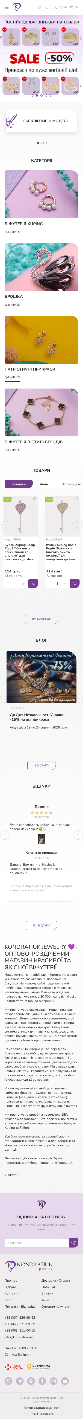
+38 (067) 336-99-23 (20, 1317)
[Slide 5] (51, 95)
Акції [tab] (44, 484)
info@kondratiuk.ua (19, 1337)
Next (77, 525)
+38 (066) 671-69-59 (20, 1324)
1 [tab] (38, 143)
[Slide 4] (46, 95)
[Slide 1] (32, 95)
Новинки (48, 1287)
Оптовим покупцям (56, 1306)
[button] (40, 7)
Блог (8, 1300)
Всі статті (42, 765)
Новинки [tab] (19, 484)
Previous (5, 525)
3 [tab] (47, 143)
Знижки (47, 1293)
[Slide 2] (37, 95)
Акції (45, 1300)
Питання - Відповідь (20, 1306)
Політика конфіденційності (41, 1408)
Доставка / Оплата (56, 1280)
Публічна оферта (41, 1414)
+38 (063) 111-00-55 (20, 1330)
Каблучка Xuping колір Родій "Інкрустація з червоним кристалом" (41, 888)
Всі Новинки (41, 619)
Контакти (11, 1293)
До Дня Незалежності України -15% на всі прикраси (37, 717)
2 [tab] (43, 143)
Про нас (11, 1280)
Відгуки (10, 1287)
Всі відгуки (41, 925)
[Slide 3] (41, 95)
